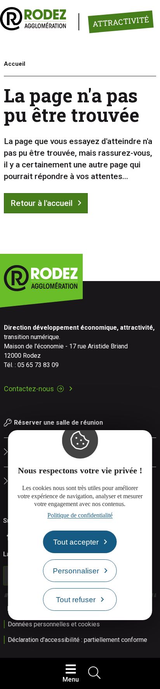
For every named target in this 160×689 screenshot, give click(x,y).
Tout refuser (76, 600)
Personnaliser (76, 571)
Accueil (14, 63)
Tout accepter (76, 542)
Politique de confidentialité (80, 515)
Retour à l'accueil (41, 203)
